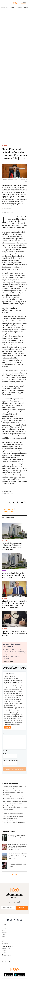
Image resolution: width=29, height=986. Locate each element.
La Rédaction (7, 208)
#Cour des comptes (8, 511)
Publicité (3, 950)
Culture (3, 934)
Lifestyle (3, 941)
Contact (3, 959)
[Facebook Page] (8, 920)
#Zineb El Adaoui (7, 509)
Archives (3, 952)
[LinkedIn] (18, 920)
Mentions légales (5, 964)
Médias (3, 936)
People (3, 940)
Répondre (7, 727)
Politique (12, 7)
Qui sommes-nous (6, 948)
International (4, 932)
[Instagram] (21, 920)
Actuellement (4, 7)
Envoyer (21, 907)
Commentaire (7, 734)
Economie (19, 7)
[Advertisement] (14, 76)
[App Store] (8, 974)
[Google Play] (19, 974)
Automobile (4, 938)
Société (26, 7)
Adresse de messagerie (11, 760)
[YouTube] (14, 920)
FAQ (2, 957)
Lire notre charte (8, 661)
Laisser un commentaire (14, 769)
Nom (4, 753)
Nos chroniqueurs (6, 943)
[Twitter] (11, 920)
